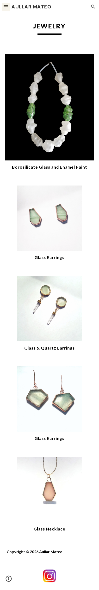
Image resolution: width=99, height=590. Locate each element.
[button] (6, 6)
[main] (49, 28)
